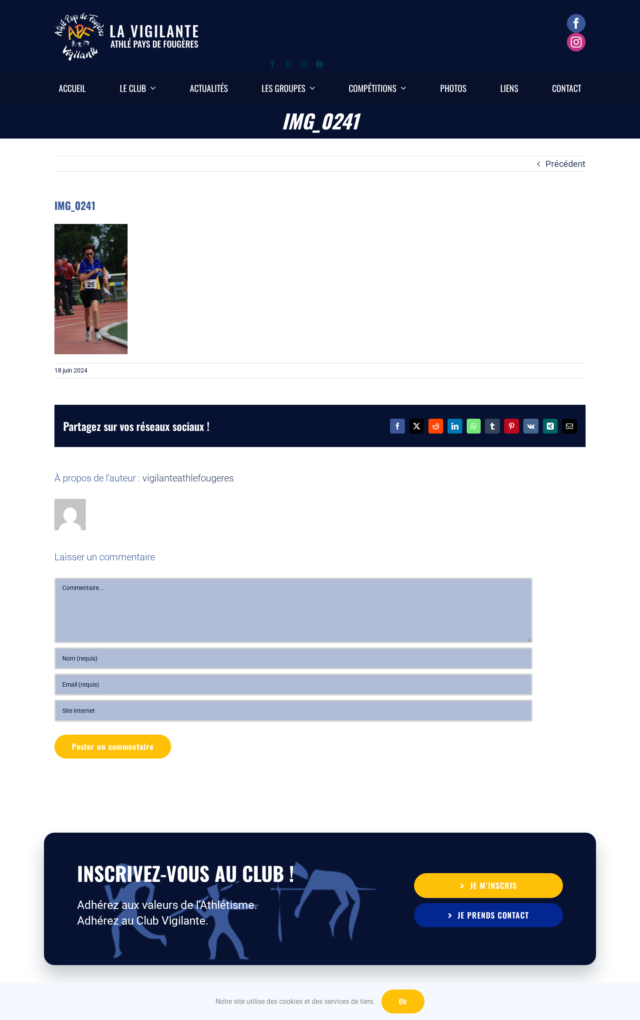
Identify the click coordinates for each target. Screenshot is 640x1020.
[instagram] (576, 42)
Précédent (566, 164)
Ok (403, 1001)
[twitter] (288, 64)
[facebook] (576, 23)
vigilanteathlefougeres (188, 478)
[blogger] (319, 64)
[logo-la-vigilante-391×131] (126, 16)
